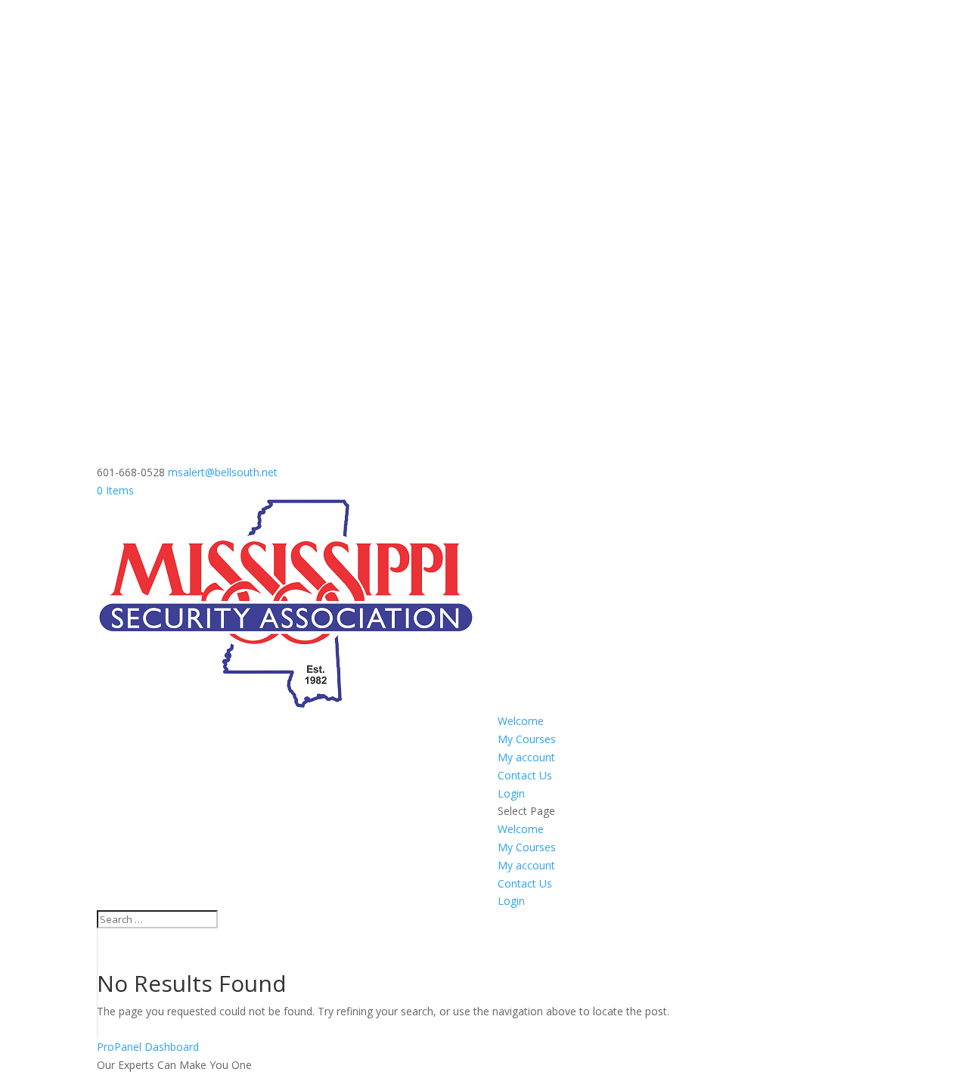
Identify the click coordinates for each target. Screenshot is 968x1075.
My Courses (527, 739)
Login (511, 793)
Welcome (521, 721)
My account (526, 757)
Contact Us (525, 775)
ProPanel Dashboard (148, 1046)
